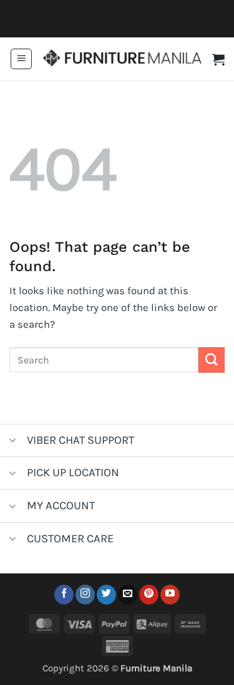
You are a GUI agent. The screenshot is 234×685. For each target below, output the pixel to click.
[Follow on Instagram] (85, 595)
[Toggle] (13, 442)
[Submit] (211, 360)
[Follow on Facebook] (64, 595)
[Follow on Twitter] (106, 595)
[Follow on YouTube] (170, 595)
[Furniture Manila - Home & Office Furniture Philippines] (122, 59)
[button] (21, 59)
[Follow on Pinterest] (148, 595)
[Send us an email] (127, 595)
